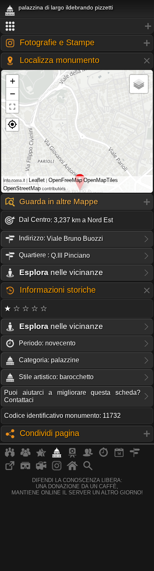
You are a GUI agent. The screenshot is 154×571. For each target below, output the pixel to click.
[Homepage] (72, 469)
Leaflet (37, 180)
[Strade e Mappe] (135, 455)
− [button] (12, 94)
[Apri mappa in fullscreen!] (12, 106)
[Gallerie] (56, 469)
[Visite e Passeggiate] (10, 455)
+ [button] (12, 81)
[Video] (41, 469)
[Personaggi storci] (88, 455)
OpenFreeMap (65, 180)
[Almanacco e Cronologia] (103, 455)
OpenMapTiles (100, 180)
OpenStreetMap (22, 188)
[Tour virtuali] (25, 469)
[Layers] (139, 84)
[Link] (10, 469)
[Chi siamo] (25, 455)
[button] (12, 125)
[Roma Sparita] (72, 455)
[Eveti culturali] (119, 455)
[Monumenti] (56, 455)
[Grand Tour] (41, 455)
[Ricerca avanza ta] (88, 469)
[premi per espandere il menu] (77, 26)
